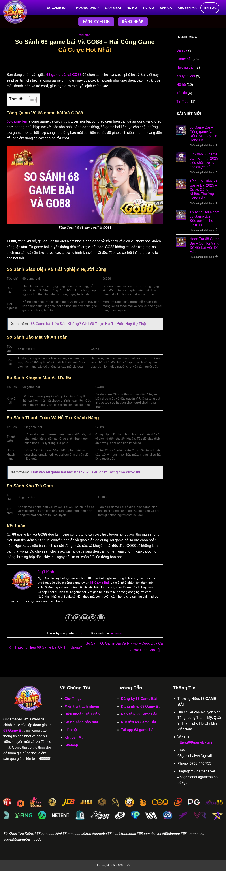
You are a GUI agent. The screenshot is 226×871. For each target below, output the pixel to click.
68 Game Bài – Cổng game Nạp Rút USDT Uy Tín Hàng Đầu (203, 133)
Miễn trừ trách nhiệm (81, 706)
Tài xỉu (148, 7)
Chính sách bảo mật (81, 722)
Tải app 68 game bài (137, 730)
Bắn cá (166, 7)
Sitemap (71, 745)
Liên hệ (70, 730)
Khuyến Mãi (188, 7)
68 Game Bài (57, 7)
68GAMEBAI (121, 865)
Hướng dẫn (86, 7)
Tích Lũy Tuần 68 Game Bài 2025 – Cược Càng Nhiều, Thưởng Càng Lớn (203, 189)
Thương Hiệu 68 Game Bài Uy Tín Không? (48, 647)
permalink (116, 633)
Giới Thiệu (73, 699)
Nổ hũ (132, 7)
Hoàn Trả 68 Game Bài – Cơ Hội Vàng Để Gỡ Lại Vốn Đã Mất (204, 245)
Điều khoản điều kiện (82, 714)
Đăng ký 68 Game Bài (139, 699)
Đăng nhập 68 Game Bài (141, 706)
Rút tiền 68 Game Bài (138, 722)
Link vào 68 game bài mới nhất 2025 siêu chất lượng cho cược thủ (204, 160)
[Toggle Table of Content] (31, 99)
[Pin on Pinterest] (92, 617)
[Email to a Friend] (85, 617)
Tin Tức (210, 7)
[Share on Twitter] (77, 617)
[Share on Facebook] (69, 617)
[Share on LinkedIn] (101, 617)
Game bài (113, 7)
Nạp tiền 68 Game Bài (139, 714)
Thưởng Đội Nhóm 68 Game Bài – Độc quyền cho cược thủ (204, 218)
